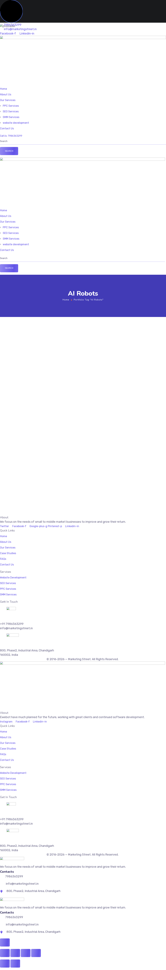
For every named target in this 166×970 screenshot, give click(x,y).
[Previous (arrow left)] (5, 963)
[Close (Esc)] (36, 953)
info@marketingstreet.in (20, 29)
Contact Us (7, 128)
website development (16, 122)
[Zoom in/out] (5, 953)
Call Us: (4, 136)
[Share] (25, 953)
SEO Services (11, 111)
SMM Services (11, 117)
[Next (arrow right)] (15, 963)
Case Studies (8, 553)
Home (3, 88)
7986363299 (15, 136)
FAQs (3, 558)
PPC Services (11, 105)
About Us (5, 94)
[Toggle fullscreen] (15, 953)
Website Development (13, 577)
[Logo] (83, 38)
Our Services (7, 100)
